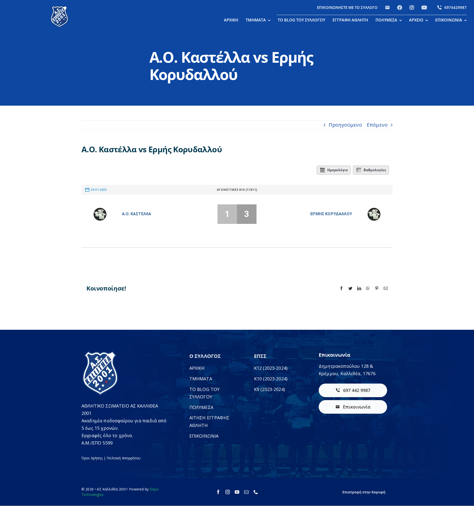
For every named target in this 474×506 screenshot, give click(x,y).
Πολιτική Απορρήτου (124, 458)
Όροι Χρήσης (92, 458)
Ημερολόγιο (337, 170)
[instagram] (227, 492)
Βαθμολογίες (375, 170)
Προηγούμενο (345, 124)
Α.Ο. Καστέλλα (136, 214)
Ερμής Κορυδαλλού (331, 214)
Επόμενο (377, 124)
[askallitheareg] (59, 7)
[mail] (246, 492)
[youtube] (237, 492)
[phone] (256, 492)
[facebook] (218, 492)
